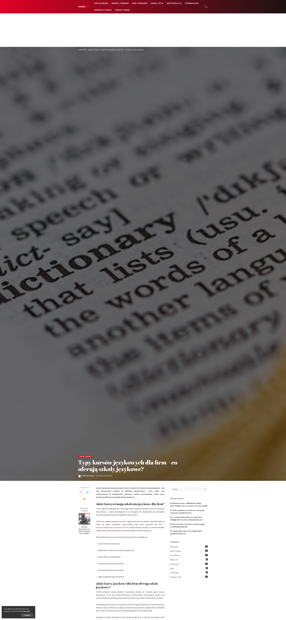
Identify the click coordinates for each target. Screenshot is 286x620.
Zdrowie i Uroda (175, 577)
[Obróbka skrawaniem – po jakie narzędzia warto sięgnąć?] (84, 519)
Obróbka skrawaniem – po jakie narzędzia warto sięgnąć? (84, 530)
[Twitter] (87, 492)
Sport (172, 568)
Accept (27, 615)
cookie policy (26, 611)
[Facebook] (81, 492)
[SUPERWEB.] (84, 7)
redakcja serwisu (88, 475)
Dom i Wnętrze (175, 555)
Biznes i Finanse (85, 456)
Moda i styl (174, 560)
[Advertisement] (143, 30)
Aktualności (174, 547)
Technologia (174, 573)
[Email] (84, 499)
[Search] (206, 6)
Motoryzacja (174, 564)
